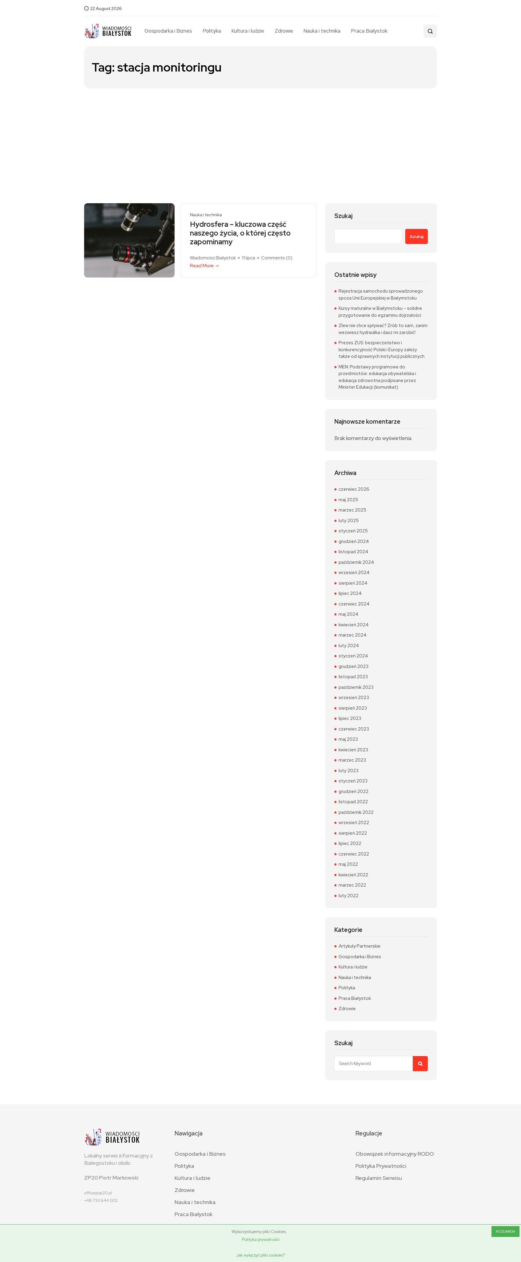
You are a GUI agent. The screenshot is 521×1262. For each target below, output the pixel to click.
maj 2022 (348, 864)
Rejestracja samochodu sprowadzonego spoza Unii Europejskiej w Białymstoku (381, 294)
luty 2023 (348, 771)
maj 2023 (348, 739)
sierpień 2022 (353, 833)
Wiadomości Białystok (213, 258)
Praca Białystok (369, 30)
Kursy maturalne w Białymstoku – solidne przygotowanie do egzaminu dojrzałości (380, 311)
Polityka (212, 30)
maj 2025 (348, 500)
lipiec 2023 (350, 718)
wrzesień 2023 (354, 698)
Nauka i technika (321, 30)
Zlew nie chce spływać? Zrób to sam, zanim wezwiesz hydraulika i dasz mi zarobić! (383, 329)
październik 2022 (356, 812)
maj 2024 (348, 614)
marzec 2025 (352, 510)
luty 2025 (349, 521)
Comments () (276, 258)
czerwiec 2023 (354, 729)
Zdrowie (284, 30)
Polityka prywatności (260, 1239)
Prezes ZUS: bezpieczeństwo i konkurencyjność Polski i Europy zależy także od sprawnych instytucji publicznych (382, 349)
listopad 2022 (353, 802)
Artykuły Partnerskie (359, 946)
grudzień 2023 (353, 666)
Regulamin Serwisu (378, 1177)
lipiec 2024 (350, 593)
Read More (202, 265)
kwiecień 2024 (354, 625)
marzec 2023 (352, 760)
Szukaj (343, 216)
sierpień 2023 (353, 708)
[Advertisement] (260, 134)
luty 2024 (349, 646)
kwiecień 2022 (353, 875)
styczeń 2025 (353, 531)
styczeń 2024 (353, 656)
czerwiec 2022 (354, 854)
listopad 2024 (353, 552)
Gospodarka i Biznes (168, 30)
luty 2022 (348, 896)
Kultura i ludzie (247, 30)
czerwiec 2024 (354, 604)
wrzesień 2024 (354, 573)
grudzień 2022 (353, 791)
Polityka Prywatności (380, 1165)
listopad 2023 (353, 677)
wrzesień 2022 (354, 823)
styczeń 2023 (353, 781)
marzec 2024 (353, 635)
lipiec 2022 (350, 843)
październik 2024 (356, 562)
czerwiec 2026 (354, 489)
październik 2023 (356, 687)
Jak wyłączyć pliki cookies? (260, 1255)
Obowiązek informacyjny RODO (394, 1153)
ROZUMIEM (505, 1231)
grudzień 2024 (354, 541)
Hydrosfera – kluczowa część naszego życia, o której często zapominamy (240, 233)
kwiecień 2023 (353, 750)
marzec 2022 (352, 885)
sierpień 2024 (353, 583)
